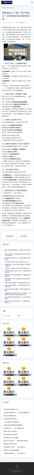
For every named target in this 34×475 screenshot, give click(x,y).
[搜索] (28, 2)
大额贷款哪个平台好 (9, 447)
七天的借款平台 (21, 447)
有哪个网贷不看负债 (22, 440)
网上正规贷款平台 (19, 428)
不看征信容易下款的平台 (10, 418)
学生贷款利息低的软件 (10, 412)
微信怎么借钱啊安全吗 (10, 415)
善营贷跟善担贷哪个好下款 (11, 409)
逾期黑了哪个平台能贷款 (10, 431)
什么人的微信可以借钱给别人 (12, 422)
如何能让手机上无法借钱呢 (11, 437)
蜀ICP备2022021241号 (17, 471)
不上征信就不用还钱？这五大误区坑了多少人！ (17, 262)
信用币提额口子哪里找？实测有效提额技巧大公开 (17, 282)
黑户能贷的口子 (8, 428)
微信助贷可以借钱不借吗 (10, 444)
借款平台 (9, 7)
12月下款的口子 (21, 453)
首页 (4, 7)
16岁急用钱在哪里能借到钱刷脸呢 (13, 425)
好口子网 (16, 470)
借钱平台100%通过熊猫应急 (11, 450)
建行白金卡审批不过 (9, 440)
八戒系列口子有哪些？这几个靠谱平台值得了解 (17, 268)
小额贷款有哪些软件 (9, 453)
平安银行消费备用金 (23, 412)
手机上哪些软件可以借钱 (10, 434)
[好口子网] (6, 2)
